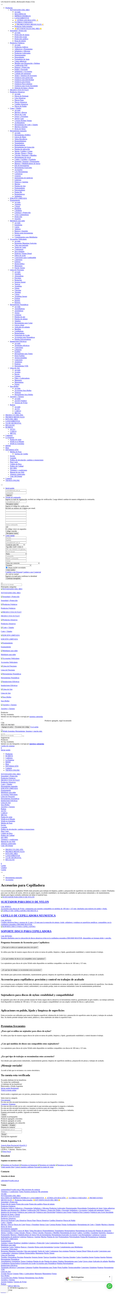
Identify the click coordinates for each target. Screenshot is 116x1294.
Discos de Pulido (20, 106)
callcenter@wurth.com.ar (10, 1181)
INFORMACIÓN (11, 450)
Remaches (18, 280)
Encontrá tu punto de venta (43, 1167)
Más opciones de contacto (31, 1190)
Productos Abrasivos (17, 92)
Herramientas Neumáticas (19, 305)
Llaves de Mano (20, 137)
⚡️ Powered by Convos (76, 1280)
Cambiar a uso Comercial (32, 572)
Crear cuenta (9, 535)
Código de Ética (16, 464)
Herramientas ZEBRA (22, 135)
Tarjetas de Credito (21, 454)
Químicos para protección (23, 78)
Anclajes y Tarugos (17, 397)
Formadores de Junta (21, 59)
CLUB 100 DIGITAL (13, 423)
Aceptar (12, 1125)
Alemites (17, 292)
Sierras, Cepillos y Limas (23, 151)
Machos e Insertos (20, 127)
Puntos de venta (15, 439)
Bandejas (17, 208)
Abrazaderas (18, 276)
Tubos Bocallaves (20, 139)
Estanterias (18, 225)
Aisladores (18, 362)
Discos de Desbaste (21, 96)
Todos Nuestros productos (28, 1192)
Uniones (17, 376)
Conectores (18, 360)
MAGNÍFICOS (20, 14)
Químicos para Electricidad (24, 80)
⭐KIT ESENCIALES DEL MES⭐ (28, 29)
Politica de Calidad (16, 466)
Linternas (17, 180)
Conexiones (18, 347)
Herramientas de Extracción (24, 147)
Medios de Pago (16, 452)
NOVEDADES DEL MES (20, 10)
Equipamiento (15, 200)
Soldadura (18, 196)
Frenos (16, 384)
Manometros (18, 382)
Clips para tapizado (21, 245)
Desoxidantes (19, 57)
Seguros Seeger (20, 282)
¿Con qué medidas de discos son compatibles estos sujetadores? (23, 959)
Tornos (16, 313)
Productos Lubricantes (22, 53)
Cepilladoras (18, 331)
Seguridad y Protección (18, 31)
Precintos (17, 278)
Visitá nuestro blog (7, 1167)
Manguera (18, 380)
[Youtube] (64, 1165)
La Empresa (9, 437)
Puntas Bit (18, 192)
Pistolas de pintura (21, 319)
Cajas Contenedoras (21, 215)
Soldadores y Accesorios (23, 71)
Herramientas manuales (18, 131)
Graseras (17, 176)
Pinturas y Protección (22, 67)
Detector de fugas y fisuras (24, 88)
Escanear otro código (22, 727)
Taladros (17, 321)
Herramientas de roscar (22, 157)
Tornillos (17, 274)
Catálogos (9, 435)
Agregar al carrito (7, 727)
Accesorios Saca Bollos (22, 390)
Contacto (8, 478)
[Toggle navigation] (2, 729)
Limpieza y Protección (22, 213)
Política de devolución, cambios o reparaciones (26, 460)
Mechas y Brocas (20, 112)
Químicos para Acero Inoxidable (26, 86)
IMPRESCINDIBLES (22, 16)
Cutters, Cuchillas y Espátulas (25, 159)
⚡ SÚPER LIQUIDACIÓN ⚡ (26, 20)
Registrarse (15, 1088)
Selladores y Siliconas (22, 51)
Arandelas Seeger (20, 296)
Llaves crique (19, 325)
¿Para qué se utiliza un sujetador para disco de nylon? (19, 947)
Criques (17, 206)
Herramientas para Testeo (23, 354)
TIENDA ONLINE (12, 480)
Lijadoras (17, 315)
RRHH (8, 446)
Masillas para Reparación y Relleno (27, 63)
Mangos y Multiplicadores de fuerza (27, 163)
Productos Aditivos (21, 47)
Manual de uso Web (17, 472)
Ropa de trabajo (20, 41)
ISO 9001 (13, 468)
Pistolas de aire (19, 317)
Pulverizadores (19, 190)
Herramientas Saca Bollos (23, 395)
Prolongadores (19, 188)
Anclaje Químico (20, 401)
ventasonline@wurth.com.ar (11, 1190)
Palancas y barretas (21, 182)
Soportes (17, 219)
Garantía (13, 458)
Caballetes (18, 211)
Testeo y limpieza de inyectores (25, 76)
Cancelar (5, 1125)
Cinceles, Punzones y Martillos (25, 155)
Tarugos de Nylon (20, 403)
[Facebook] (10, 1165)
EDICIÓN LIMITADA (18, 198)
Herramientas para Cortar (23, 323)
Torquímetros (19, 143)
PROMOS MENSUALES (15, 417)
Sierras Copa (19, 118)
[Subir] (2, 872)
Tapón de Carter (20, 247)
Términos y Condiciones (9, 1192)
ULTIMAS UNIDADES (23, 22)
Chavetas (17, 290)
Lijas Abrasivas (19, 98)
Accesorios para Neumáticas (24, 337)
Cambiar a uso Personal (13, 572)
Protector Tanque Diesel (23, 253)
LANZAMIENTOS (21, 18)
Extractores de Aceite (22, 335)
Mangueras (18, 266)
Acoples (17, 372)
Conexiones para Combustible (25, 258)
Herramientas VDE (21, 366)
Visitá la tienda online (8, 1090)
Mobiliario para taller (17, 221)
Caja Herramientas (21, 172)
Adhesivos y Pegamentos (23, 49)
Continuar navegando (13, 578)
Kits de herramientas (21, 166)
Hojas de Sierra (19, 129)
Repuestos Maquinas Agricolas (25, 243)
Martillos (17, 329)
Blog (7, 448)
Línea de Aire (15, 368)
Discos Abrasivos (20, 102)
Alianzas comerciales (17, 474)
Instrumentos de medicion (23, 178)
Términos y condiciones (18, 470)
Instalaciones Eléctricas (18, 341)
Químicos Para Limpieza (23, 84)
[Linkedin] (46, 1165)
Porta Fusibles (19, 356)
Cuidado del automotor (22, 74)
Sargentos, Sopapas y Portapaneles (26, 161)
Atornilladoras (19, 309)
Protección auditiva (21, 39)
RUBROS (9, 427)
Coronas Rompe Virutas (23, 121)
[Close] (2, 4)
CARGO (17, 411)
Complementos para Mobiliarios (25, 237)
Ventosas (17, 392)
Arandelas (18, 286)
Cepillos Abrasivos (21, 104)
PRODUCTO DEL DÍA (14, 415)
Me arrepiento (43, 1192)
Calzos (16, 294)
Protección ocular (20, 37)
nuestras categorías (36, 717)
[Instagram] (28, 1165)
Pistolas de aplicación (22, 149)
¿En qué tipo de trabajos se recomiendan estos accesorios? (21, 970)
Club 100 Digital (16, 476)
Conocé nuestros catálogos (24, 1167)
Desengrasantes (20, 55)
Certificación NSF (21, 65)
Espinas (17, 298)
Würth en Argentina (17, 444)
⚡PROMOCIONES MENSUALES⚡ (29, 24)
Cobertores (18, 260)
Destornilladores (20, 141)
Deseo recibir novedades (17, 568)
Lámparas (18, 350)
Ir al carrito (34, 727)
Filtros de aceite (20, 255)
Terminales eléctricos (21, 345)
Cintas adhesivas (20, 61)
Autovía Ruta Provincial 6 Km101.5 (14, 1145)
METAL (17, 413)
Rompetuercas (19, 194)
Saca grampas (19, 251)
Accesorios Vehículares (18, 239)
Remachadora (19, 333)
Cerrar (4, 1114)
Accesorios (18, 170)
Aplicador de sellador (22, 327)
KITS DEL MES (11, 419)
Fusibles (17, 352)
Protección (18, 217)
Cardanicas (18, 174)
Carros (16, 227)
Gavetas (17, 235)
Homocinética (19, 264)
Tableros (17, 229)
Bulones (17, 303)
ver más (3, 1194)
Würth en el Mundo (17, 442)
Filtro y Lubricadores (22, 378)
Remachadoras (19, 145)
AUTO (17, 409)
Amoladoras (18, 311)
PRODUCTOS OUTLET (19, 90)
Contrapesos (18, 249)
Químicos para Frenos (22, 82)
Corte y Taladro (15, 108)
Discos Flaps (19, 100)
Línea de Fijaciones (17, 270)
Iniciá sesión (9, 488)
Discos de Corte (20, 114)
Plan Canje (14, 462)
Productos (9, 8)
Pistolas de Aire (20, 186)
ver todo (17, 12)
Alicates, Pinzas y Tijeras (23, 153)
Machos (17, 184)
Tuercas (17, 284)
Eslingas (17, 262)
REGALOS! (10, 425)
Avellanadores (19, 123)
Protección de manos (21, 35)
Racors (16, 374)
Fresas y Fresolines (21, 116)
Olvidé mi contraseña (13, 497)
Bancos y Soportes (21, 231)
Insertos (17, 300)
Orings (16, 288)
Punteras (17, 364)
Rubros (12, 405)
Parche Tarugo (19, 268)
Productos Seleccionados (23, 26)
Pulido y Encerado (21, 69)
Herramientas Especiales (23, 168)
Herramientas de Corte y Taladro (26, 125)
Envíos (12, 456)
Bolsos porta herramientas (23, 233)
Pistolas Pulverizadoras (22, 339)
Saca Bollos (14, 386)
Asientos (17, 204)
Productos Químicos (17, 43)
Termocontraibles (20, 358)
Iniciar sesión (5, 1088)
